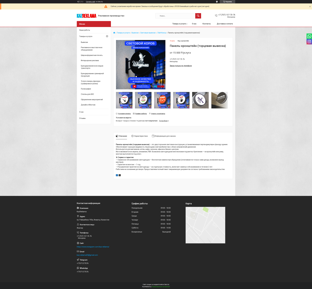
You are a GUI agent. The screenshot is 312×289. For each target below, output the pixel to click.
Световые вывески (148, 33)
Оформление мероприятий (92, 100)
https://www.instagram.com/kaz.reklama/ (93, 247)
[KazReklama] (86, 16)
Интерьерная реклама (90, 60)
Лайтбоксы (161, 33)
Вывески (135, 33)
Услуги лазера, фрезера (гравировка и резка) (90, 82)
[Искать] (198, 15)
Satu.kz (166, 284)
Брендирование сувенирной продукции (92, 75)
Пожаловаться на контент (161, 287)
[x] (120, 176)
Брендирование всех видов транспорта (92, 67)
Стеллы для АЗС (87, 94)
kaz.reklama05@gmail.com (87, 255)
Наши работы (84, 30)
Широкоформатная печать (92, 55)
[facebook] (117, 176)
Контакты (207, 24)
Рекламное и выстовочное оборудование (91, 48)
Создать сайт (90, 2)
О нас (194, 24)
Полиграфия (86, 89)
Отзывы (82, 118)
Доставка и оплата (225, 24)
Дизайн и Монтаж (88, 105)
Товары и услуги (179, 24)
